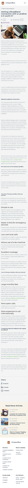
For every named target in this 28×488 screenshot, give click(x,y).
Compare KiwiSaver (8, 469)
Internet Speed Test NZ (20, 482)
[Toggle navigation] (25, 2)
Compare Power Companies (7, 458)
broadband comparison (13, 356)
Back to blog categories (8, 8)
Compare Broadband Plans (8, 451)
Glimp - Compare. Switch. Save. (20, 478)
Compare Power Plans (7, 454)
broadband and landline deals (17, 298)
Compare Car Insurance (6, 466)
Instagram (5, 480)
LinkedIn (5, 482)
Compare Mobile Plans (7, 462)
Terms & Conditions (18, 453)
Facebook (5, 477)
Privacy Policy (19, 450)
